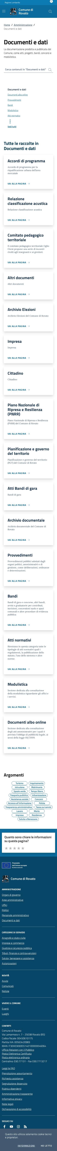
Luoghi (5, 1014)
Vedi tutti (12, 126)
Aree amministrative (12, 900)
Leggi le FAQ (8, 1068)
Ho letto (46, 1146)
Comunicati (8, 986)
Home (7, 25)
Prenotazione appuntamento (17, 1073)
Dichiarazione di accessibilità (16, 1109)
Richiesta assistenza (12, 1078)
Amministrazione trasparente (17, 1094)
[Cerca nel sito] (50, 11)
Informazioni (26, 1146)
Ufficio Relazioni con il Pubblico (18, 1050)
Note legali (7, 1104)
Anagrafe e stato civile (13, 938)
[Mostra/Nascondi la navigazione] (4, 11)
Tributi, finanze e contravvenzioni (19, 953)
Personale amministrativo (15, 915)
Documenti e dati (11, 920)
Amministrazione (23, 25)
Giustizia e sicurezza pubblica (17, 948)
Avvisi (5, 981)
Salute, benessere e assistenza (18, 958)
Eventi (5, 1009)
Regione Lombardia (12, 2)
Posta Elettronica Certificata (17, 1054)
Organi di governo (11, 895)
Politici (5, 910)
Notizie (5, 991)
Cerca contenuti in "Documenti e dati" (25, 69)
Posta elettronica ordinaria (16, 1057)
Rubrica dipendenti (11, 1089)
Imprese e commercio (13, 943)
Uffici (4, 905)
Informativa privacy (12, 1099)
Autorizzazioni (9, 963)
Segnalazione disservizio (14, 1083)
